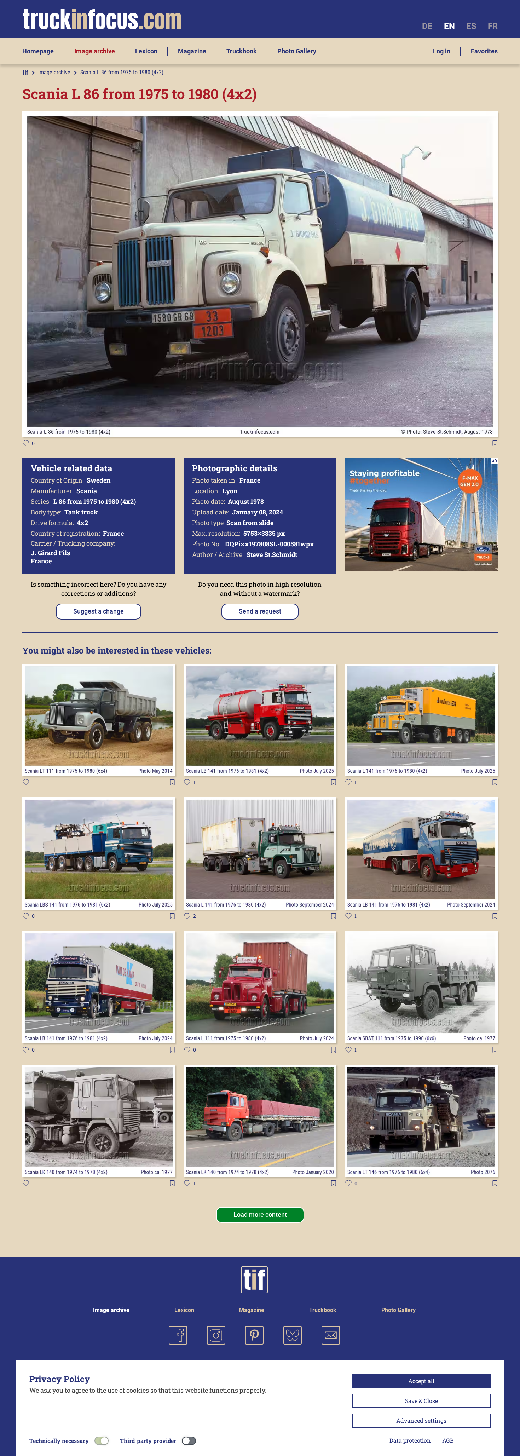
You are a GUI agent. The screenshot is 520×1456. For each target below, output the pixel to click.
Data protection (410, 1440)
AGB (447, 1440)
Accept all (421, 1381)
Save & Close (421, 1400)
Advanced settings (421, 1420)
